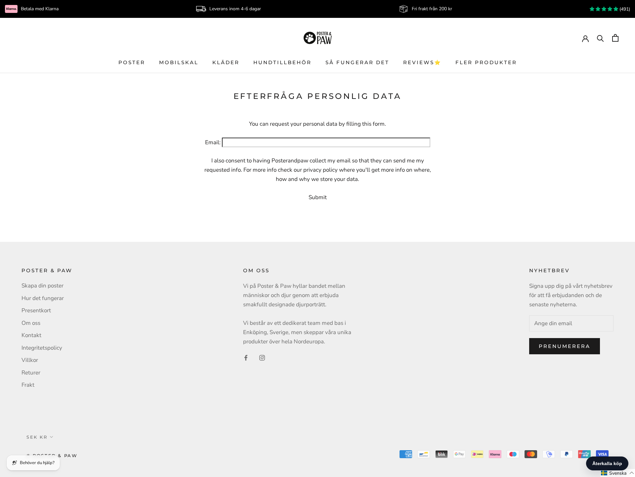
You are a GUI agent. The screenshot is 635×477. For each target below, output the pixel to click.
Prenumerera (564, 346)
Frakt (27, 385)
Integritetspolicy (41, 348)
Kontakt (31, 335)
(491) (624, 9)
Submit (318, 197)
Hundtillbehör (282, 62)
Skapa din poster (42, 285)
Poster (131, 62)
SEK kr (37, 437)
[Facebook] (246, 357)
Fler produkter (486, 62)
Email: (213, 142)
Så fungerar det (357, 62)
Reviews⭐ (422, 62)
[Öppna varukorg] (615, 38)
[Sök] (600, 37)
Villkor (29, 360)
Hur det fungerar (42, 298)
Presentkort (36, 310)
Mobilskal (178, 62)
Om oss (30, 323)
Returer (30, 372)
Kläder (225, 62)
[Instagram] (262, 357)
